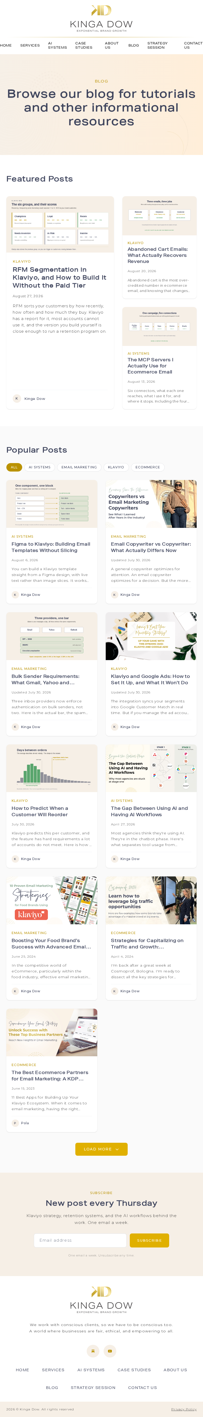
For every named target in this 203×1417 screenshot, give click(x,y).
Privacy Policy (184, 1409)
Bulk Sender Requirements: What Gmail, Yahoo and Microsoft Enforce (46, 681)
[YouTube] (110, 1351)
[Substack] (93, 1351)
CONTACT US (193, 45)
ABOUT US (112, 45)
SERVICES (30, 45)
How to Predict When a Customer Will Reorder (40, 812)
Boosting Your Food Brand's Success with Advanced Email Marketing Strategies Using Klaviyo (49, 945)
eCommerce (148, 467)
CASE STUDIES (83, 45)
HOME (6, 45)
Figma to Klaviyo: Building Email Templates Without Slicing (51, 548)
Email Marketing (79, 467)
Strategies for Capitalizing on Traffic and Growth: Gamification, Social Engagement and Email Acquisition (147, 945)
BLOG (133, 45)
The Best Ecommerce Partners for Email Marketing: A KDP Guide (50, 1077)
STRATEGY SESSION (157, 45)
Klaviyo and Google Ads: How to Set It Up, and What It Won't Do (150, 680)
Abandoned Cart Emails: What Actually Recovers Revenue (158, 256)
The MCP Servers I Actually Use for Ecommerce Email (151, 366)
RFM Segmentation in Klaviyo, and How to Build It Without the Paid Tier (60, 278)
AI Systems (39, 467)
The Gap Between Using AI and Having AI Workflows (149, 812)
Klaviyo (116, 467)
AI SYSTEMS (57, 45)
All (14, 467)
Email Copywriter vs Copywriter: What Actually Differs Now (151, 548)
